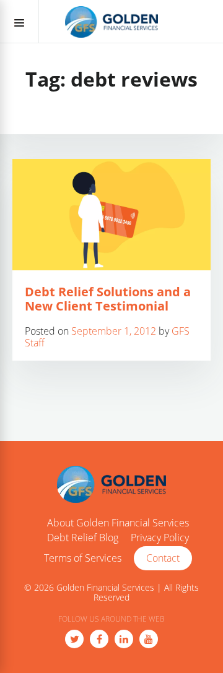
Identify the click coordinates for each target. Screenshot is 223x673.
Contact (163, 558)
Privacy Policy (160, 538)
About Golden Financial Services (118, 523)
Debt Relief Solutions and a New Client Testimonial (108, 298)
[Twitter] (74, 639)
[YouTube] (148, 639)
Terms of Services (82, 558)
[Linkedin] (124, 639)
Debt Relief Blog (82, 538)
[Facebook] (99, 639)
